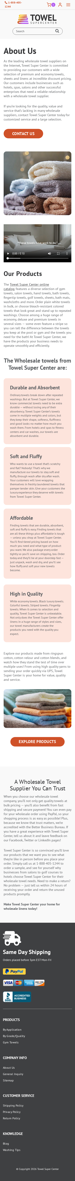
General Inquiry (13, 1074)
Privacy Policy (11, 1112)
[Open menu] (68, 4)
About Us (9, 1067)
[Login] (60, 5)
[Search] (58, 31)
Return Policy (11, 1118)
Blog (6, 1143)
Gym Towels (11, 1042)
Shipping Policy (13, 1105)
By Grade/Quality (14, 1036)
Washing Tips (11, 1150)
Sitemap (8, 1080)
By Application (12, 1029)
